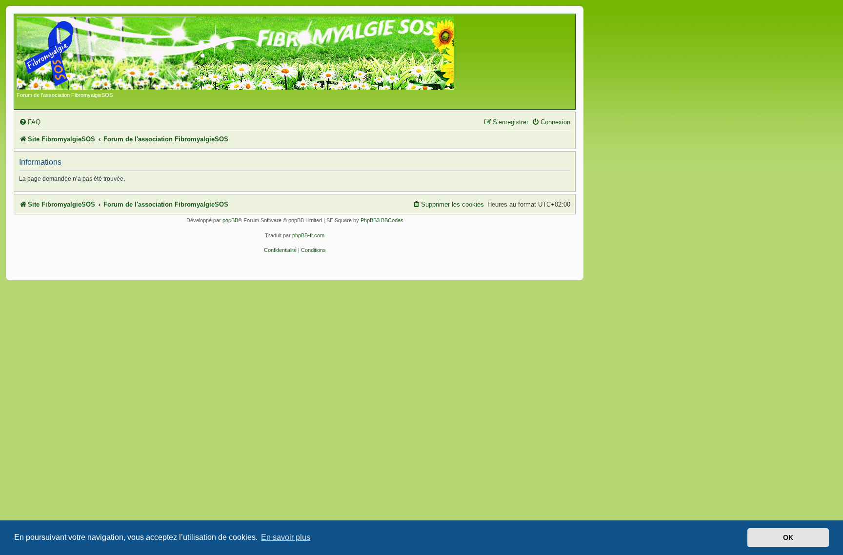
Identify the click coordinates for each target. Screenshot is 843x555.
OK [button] (788, 537)
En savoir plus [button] (285, 537)
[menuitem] (29, 122)
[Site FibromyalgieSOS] (250, 54)
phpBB (230, 220)
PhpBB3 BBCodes (382, 220)
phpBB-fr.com (308, 235)
